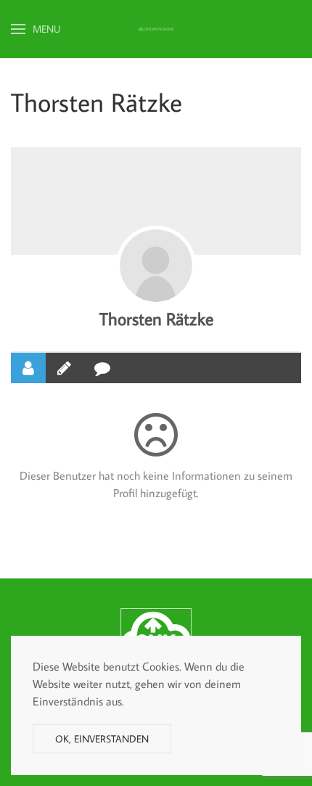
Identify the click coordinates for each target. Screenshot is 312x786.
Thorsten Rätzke (156, 318)
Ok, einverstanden (102, 738)
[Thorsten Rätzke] (156, 266)
